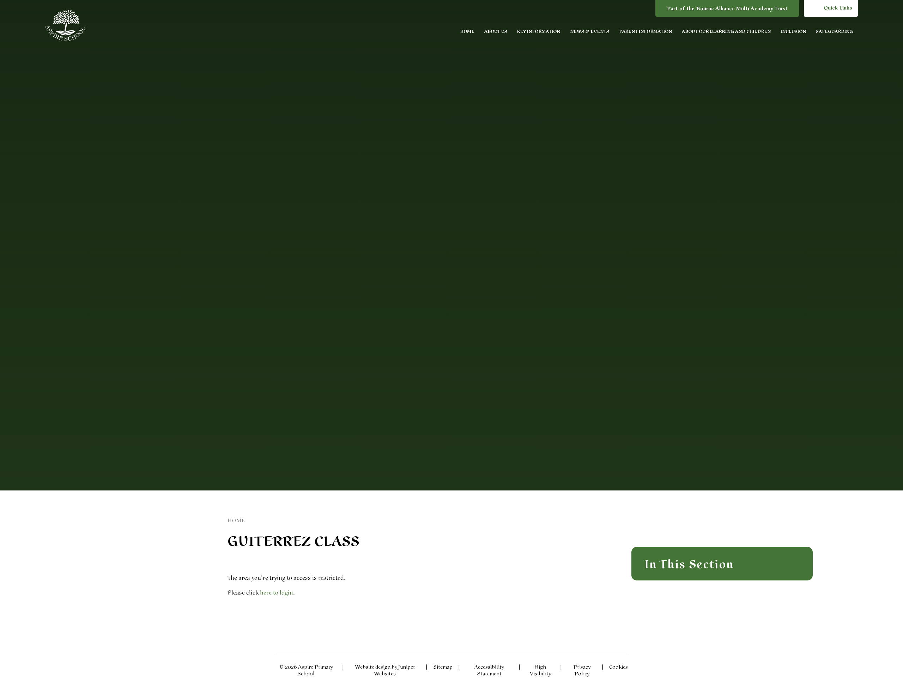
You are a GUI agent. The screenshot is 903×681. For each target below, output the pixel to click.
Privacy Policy (581, 670)
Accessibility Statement (489, 670)
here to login (276, 592)
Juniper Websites (394, 670)
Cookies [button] (618, 667)
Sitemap (443, 667)
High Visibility (540, 670)
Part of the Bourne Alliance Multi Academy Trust (727, 8)
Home (236, 520)
